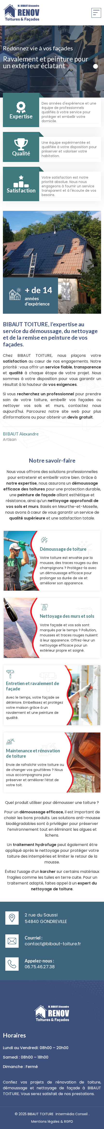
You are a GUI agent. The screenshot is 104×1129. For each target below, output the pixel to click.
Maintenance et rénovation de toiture (33, 753)
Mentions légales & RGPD (52, 1121)
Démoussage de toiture (63, 549)
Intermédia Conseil (72, 1114)
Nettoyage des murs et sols (67, 616)
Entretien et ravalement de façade (32, 686)
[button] (95, 60)
